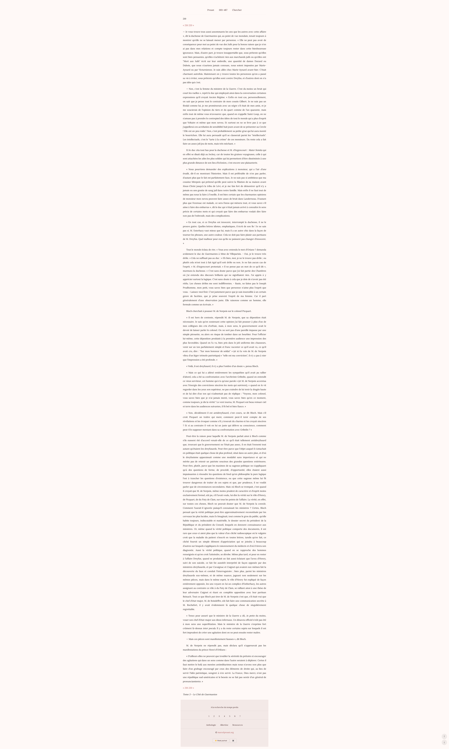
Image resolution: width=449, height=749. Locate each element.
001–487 (223, 10)
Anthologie (211, 725)
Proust (210, 10)
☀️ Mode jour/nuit (221, 741)
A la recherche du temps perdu (224, 707)
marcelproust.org (226, 732)
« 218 (185, 25)
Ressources (237, 725)
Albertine (224, 725)
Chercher (237, 10)
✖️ (233, 741)
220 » (191, 25)
